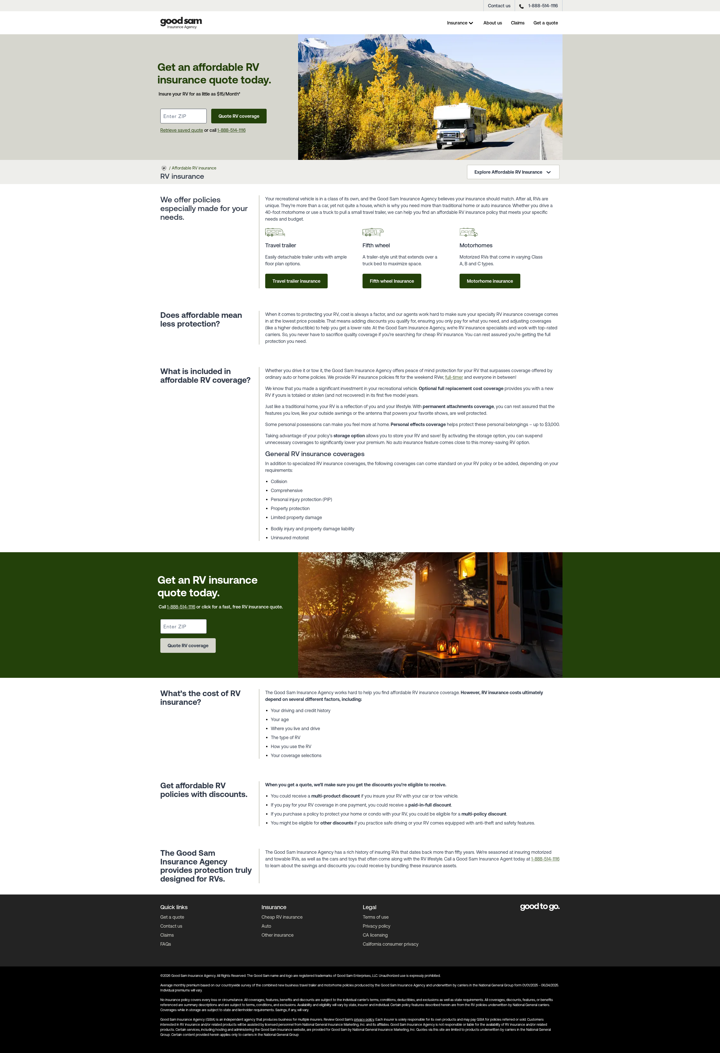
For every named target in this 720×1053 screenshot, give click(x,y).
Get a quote (546, 22)
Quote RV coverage (239, 116)
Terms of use (376, 917)
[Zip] (183, 116)
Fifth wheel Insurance (392, 281)
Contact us (499, 5)
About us (492, 22)
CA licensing (375, 934)
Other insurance (278, 934)
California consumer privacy (390, 943)
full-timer (454, 377)
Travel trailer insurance (296, 281)
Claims (518, 22)
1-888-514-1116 (543, 5)
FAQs (165, 943)
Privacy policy (376, 926)
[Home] (181, 22)
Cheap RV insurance (282, 917)
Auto (266, 926)
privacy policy (364, 1020)
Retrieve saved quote (181, 130)
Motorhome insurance (490, 281)
